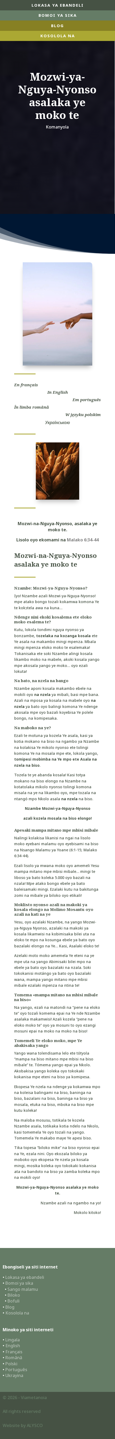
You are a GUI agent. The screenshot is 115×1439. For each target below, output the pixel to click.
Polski (11, 1364)
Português (16, 1369)
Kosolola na (17, 1313)
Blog (9, 1307)
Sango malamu (22, 1289)
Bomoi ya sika (58, 15)
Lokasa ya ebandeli (58, 5)
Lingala (12, 1340)
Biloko (13, 1295)
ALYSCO (35, 1425)
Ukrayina (14, 1375)
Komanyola (57, 127)
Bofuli (13, 1301)
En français (26, 384)
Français (13, 1352)
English (12, 1346)
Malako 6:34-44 (83, 540)
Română (13, 1358)
